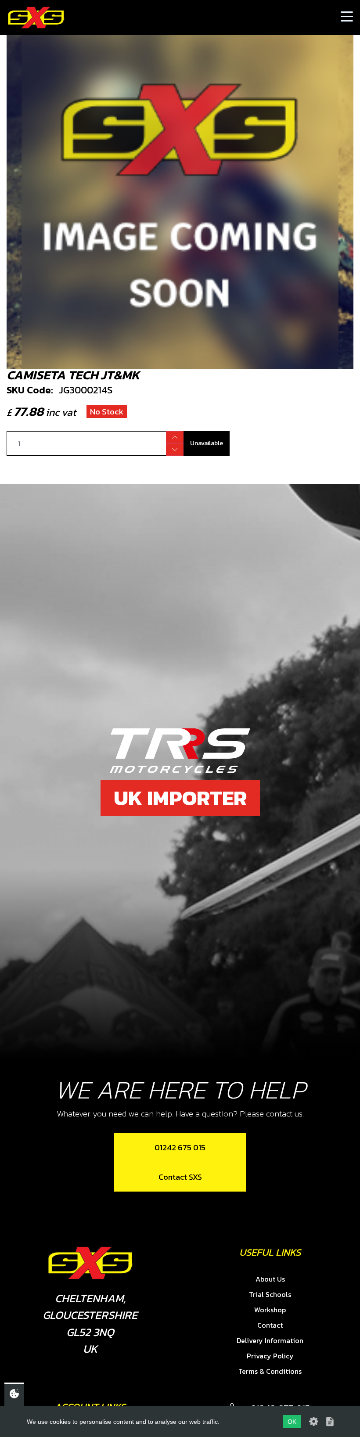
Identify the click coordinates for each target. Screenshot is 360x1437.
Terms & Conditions (270, 1371)
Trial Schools (270, 1294)
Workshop (270, 1309)
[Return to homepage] (36, 17)
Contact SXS (180, 1177)
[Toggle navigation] (346, 17)
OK (292, 1421)
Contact (270, 1325)
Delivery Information (270, 1340)
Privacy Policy (270, 1356)
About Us (270, 1279)
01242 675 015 (180, 1147)
